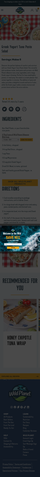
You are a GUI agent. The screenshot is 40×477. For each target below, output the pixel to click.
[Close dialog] (1, 226)
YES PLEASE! (13, 247)
